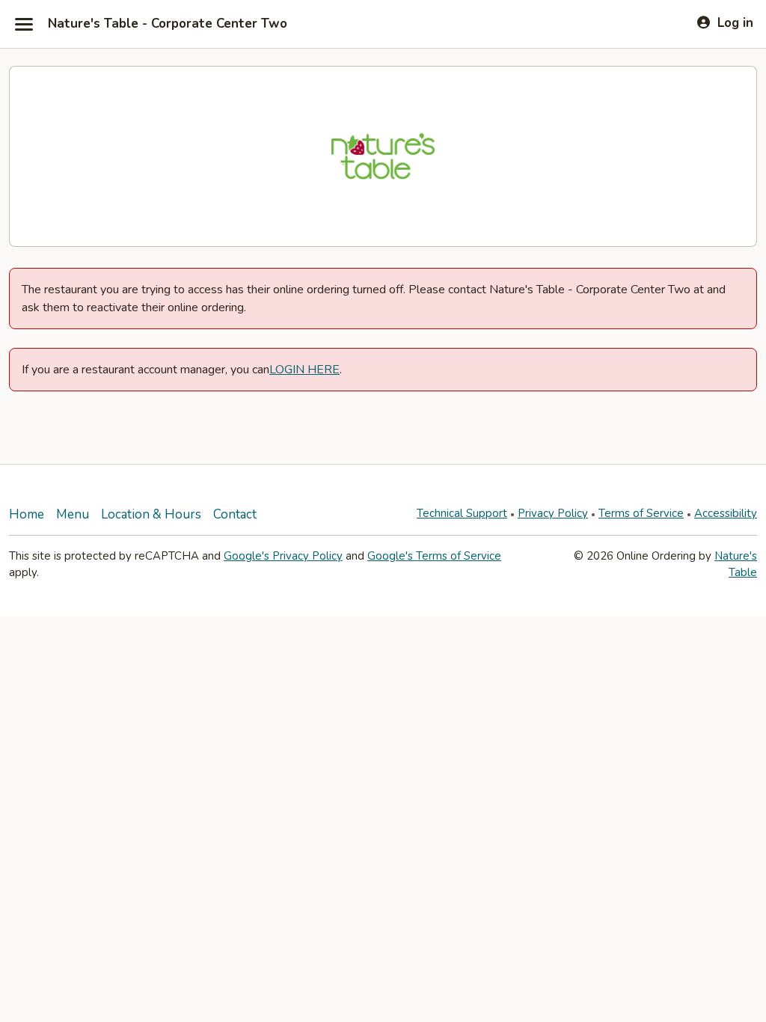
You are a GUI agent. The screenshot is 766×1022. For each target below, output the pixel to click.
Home (26, 514)
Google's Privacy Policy (283, 555)
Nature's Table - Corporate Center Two (167, 23)
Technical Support (462, 513)
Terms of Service (641, 513)
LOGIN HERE (304, 369)
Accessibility (725, 513)
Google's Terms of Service (434, 555)
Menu (72, 514)
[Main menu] (24, 24)
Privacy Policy (553, 513)
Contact (235, 514)
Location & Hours (151, 514)
